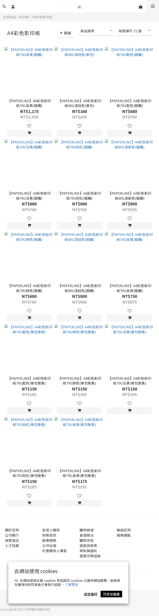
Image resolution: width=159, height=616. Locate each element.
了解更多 (71, 584)
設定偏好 (90, 594)
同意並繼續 (111, 594)
